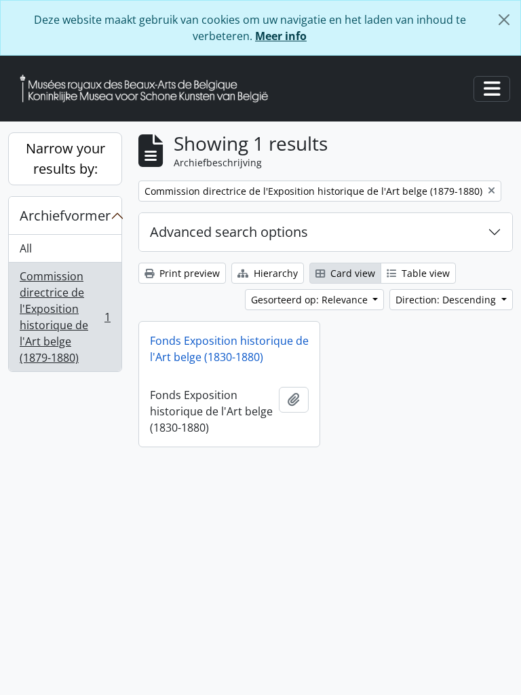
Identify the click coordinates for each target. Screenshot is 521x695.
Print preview (188, 273)
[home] (149, 88)
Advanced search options (229, 232)
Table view (424, 273)
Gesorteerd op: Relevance (310, 299)
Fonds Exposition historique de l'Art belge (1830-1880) (229, 348)
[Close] (504, 20)
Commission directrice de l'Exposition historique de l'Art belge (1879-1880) (65, 317)
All (26, 248)
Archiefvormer (65, 215)
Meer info (281, 36)
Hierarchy (274, 273)
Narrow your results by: (65, 158)
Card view (351, 273)
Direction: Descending (447, 299)
